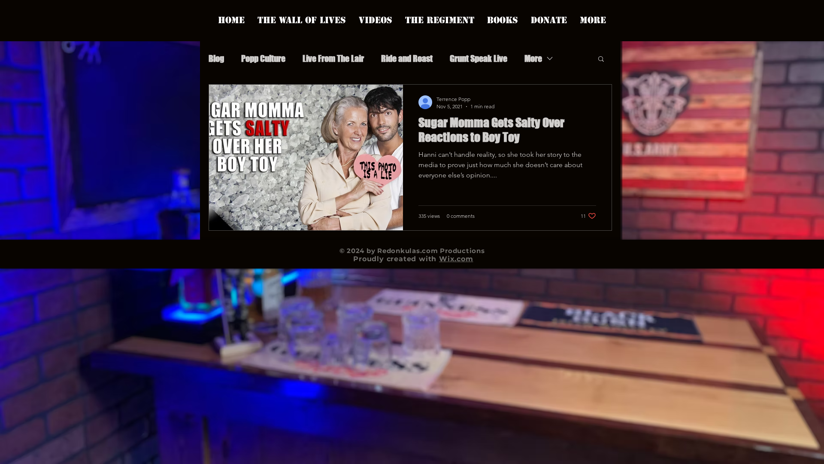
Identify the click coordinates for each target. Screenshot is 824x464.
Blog (216, 58)
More (533, 58)
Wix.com (456, 259)
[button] (601, 59)
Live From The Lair (333, 58)
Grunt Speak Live (478, 58)
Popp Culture (263, 58)
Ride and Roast (407, 58)
